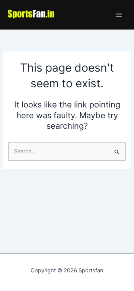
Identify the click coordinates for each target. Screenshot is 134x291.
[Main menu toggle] (119, 15)
